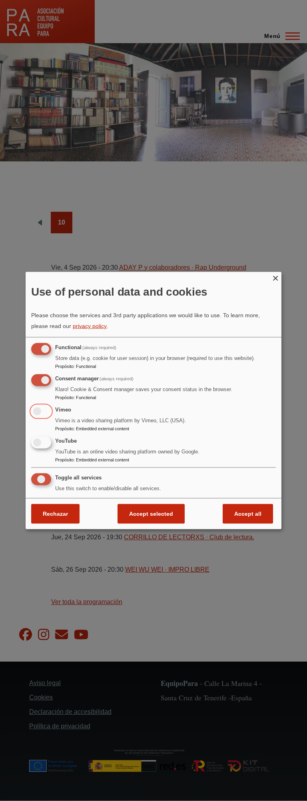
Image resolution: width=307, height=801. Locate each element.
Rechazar (55, 514)
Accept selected (151, 514)
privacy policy (90, 326)
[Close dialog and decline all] (275, 277)
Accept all (247, 514)
